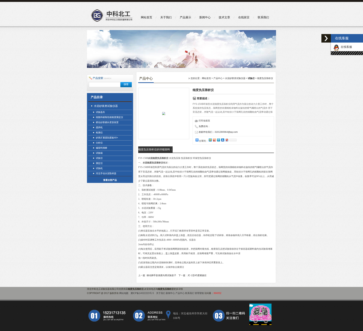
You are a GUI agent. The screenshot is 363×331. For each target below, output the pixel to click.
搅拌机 (99, 127)
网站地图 (123, 293)
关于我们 (166, 17)
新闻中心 (205, 17)
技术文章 (224, 17)
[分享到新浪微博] (214, 140)
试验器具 (100, 112)
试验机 (99, 168)
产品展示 (185, 17)
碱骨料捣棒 (101, 148)
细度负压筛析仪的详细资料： (155, 149)
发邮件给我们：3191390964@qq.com (218, 132)
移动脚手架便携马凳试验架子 (161, 275)
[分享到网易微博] (227, 140)
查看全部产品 (110, 180)
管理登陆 (199, 293)
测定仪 (99, 163)
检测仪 (99, 132)
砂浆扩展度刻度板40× (107, 137)
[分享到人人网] (222, 140)
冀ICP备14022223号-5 (142, 293)
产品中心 (218, 78)
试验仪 (99, 158)
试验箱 (99, 153)
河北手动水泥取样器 (106, 173)
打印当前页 (204, 120)
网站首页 (146, 17)
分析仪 (99, 142)
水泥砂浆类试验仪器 (106, 105)
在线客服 (345, 46)
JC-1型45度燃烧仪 (197, 275)
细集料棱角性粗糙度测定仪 (109, 117)
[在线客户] (326, 38)
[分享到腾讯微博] (218, 140)
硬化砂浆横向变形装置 (107, 122)
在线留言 (244, 17)
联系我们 (263, 17)
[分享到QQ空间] (210, 140)
